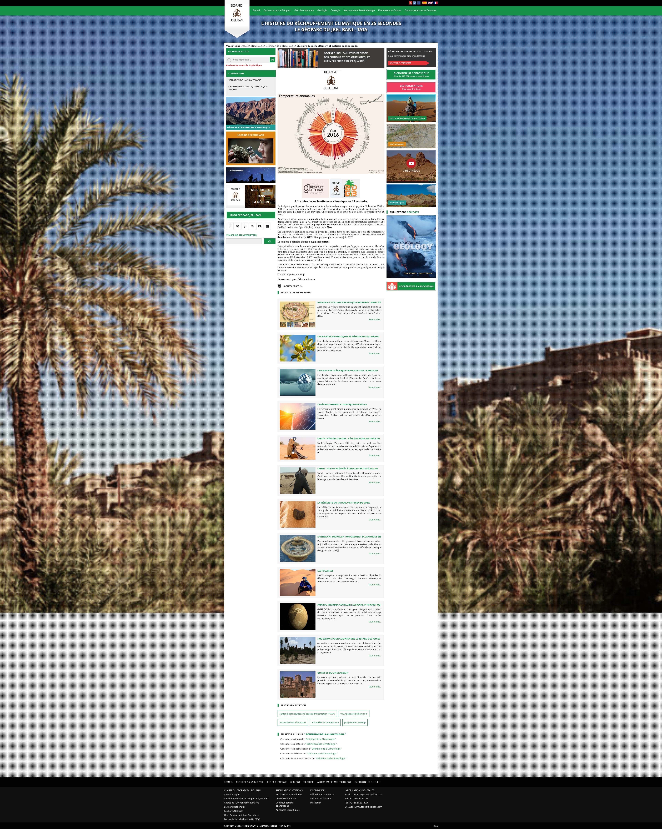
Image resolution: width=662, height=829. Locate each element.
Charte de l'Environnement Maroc (241, 802)
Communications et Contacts (420, 10)
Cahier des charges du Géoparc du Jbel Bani (246, 798)
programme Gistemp (355, 722)
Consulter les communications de (313, 758)
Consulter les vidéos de (308, 739)
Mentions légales (268, 825)
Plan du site (284, 825)
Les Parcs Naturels (233, 810)
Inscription (315, 802)
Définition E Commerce (322, 794)
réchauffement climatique (292, 722)
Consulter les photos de (308, 743)
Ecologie (335, 10)
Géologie (322, 10)
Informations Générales (359, 790)
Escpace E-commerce (400, 63)
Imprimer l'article (293, 286)
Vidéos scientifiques (286, 798)
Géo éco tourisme (304, 10)
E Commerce (317, 790)
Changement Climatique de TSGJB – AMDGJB (247, 88)
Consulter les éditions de (309, 753)
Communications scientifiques (284, 804)
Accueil (256, 10)
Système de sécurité (320, 798)
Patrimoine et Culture (389, 10)
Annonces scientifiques (287, 809)
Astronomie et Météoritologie (359, 10)
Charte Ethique (231, 794)
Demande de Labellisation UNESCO (242, 819)
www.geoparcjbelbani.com (354, 713)
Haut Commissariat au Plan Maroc (241, 815)
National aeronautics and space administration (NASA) (307, 713)
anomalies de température (325, 722)
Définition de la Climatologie (280, 45)
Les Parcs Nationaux (234, 806)
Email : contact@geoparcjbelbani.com (364, 794)
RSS (436, 825)
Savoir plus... (375, 319)
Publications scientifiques (289, 794)
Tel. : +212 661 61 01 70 (356, 798)
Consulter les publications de (311, 748)
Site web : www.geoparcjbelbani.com (363, 806)
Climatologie (257, 45)
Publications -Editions (289, 790)
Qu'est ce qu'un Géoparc (277, 10)
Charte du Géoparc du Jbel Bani (242, 790)
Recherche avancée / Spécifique (244, 65)
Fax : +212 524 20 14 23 (356, 802)
